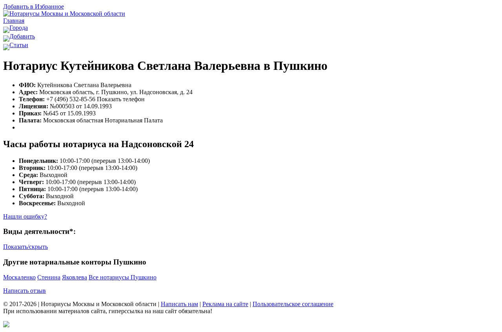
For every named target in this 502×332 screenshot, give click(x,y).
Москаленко (19, 277)
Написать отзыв (24, 290)
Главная (13, 20)
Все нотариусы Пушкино (122, 277)
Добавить (22, 36)
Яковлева (74, 277)
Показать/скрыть (25, 246)
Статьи (18, 45)
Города (18, 27)
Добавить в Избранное (33, 6)
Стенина (48, 277)
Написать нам (179, 304)
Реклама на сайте (225, 304)
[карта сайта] (6, 325)
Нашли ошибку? (25, 216)
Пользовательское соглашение (293, 304)
